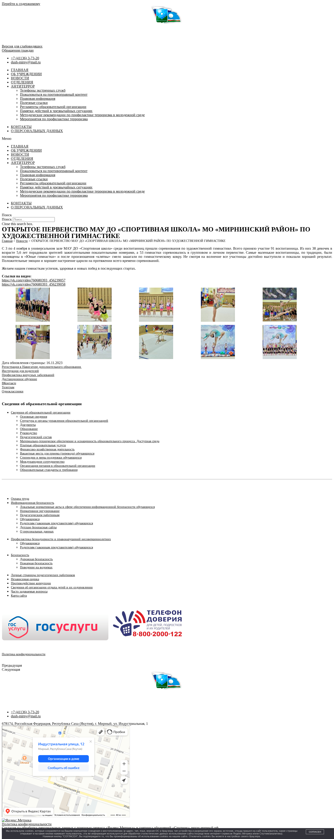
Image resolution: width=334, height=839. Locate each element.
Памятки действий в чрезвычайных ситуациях (56, 111)
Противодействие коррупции (31, 583)
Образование (29, 429)
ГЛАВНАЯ (19, 70)
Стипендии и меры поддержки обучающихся (51, 457)
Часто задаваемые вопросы (29, 591)
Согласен (315, 832)
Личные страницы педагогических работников (43, 575)
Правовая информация (37, 98)
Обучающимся (30, 519)
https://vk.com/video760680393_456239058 (33, 284)
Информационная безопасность (32, 503)
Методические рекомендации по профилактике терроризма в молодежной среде (82, 115)
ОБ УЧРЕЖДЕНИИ (26, 74)
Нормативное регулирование (40, 511)
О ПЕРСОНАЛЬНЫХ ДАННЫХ (37, 131)
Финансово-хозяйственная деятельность (47, 449)
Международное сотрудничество (42, 461)
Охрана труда (20, 498)
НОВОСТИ (20, 78)
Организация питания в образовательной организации (57, 465)
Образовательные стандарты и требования (48, 470)
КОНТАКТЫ (21, 127)
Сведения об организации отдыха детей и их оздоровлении (52, 587)
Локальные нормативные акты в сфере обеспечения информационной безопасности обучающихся (87, 507)
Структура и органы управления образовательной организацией (64, 420)
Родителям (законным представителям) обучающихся (56, 523)
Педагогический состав (36, 437)
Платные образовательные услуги (43, 445)
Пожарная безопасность (36, 563)
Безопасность (20, 555)
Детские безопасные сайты (38, 527)
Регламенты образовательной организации (53, 107)
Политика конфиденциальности (23, 654)
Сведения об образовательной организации (40, 412)
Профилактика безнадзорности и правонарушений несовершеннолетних (61, 539)
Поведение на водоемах (36, 567)
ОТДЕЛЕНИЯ (22, 82)
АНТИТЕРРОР (23, 86)
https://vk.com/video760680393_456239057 (33, 280)
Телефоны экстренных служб (42, 90)
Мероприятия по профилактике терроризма (54, 119)
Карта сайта (19, 595)
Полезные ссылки (34, 103)
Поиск (7, 219)
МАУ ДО (7, 695)
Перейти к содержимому (21, 4)
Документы (28, 425)
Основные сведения (33, 416)
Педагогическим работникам (40, 515)
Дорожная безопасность (36, 559)
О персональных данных (37, 531)
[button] (167, 139)
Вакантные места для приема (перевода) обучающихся (57, 453)
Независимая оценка (25, 579)
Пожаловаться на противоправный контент (53, 94)
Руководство (28, 433)
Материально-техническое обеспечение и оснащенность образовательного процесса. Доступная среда (89, 441)
